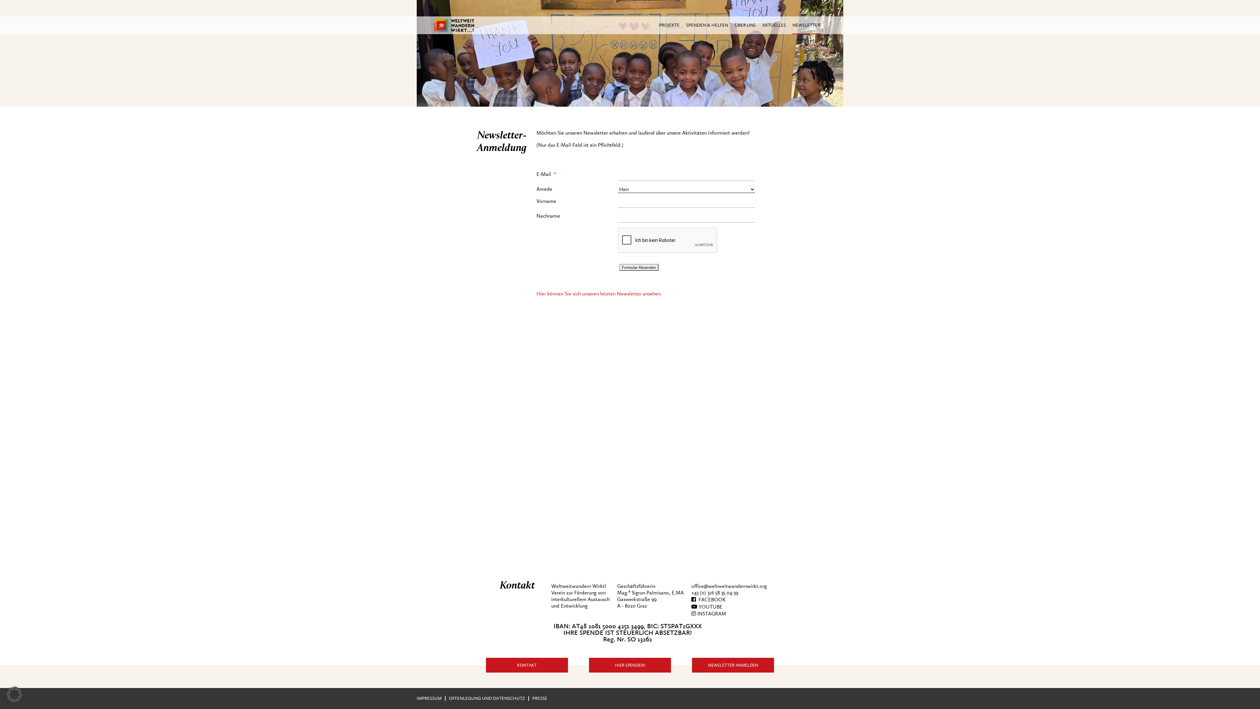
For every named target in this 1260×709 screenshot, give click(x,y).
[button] (14, 694)
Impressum (429, 698)
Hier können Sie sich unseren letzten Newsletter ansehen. (599, 294)
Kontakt (527, 665)
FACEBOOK (710, 600)
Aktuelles (774, 25)
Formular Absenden (639, 267)
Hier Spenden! (630, 665)
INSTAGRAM (711, 614)
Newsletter (806, 25)
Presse (539, 698)
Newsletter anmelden (733, 665)
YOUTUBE (710, 607)
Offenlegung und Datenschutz (487, 698)
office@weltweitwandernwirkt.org (729, 586)
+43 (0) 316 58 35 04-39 (714, 593)
